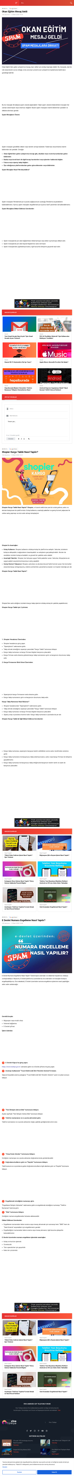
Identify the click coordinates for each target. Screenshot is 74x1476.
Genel (6, 334)
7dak (58, 1410)
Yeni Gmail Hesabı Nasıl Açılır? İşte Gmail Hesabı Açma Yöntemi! (19, 337)
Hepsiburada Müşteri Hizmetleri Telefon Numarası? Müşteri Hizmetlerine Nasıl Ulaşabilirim (18, 389)
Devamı (5, 1467)
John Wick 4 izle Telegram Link (61, 1440)
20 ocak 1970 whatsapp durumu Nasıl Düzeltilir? (23, 1442)
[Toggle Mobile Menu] (16, 2)
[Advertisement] (37, 89)
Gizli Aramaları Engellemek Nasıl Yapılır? (53, 907)
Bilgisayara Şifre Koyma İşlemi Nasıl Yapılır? (54, 855)
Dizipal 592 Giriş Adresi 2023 (21, 1449)
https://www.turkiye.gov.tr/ (11, 1067)
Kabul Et (54, 1472)
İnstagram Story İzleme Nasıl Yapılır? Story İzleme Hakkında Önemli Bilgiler (19, 882)
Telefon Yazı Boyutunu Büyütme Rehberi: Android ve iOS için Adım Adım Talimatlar (54, 882)
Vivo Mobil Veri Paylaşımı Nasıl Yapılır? (61, 1450)
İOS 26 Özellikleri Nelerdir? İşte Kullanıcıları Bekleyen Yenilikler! (54, 337)
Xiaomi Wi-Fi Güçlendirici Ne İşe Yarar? (18, 362)
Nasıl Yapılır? (8, 853)
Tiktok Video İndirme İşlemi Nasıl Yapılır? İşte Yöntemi (18, 856)
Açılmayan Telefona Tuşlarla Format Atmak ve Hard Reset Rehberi (19, 908)
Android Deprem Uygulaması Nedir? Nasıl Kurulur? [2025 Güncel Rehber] (54, 389)
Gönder (10, 439)
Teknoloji (15, 1445)
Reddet (19, 1472)
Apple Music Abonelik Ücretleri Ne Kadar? (54, 362)
